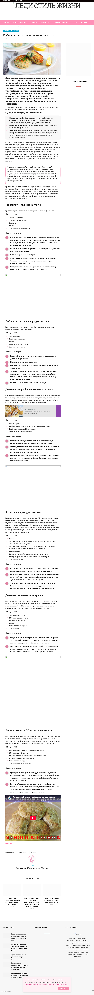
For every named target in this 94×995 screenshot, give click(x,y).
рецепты (34, 852)
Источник (8, 843)
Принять (63, 989)
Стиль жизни (44, 27)
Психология (45, 22)
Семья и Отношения (61, 22)
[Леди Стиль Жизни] (47, 11)
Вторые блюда (8, 30)
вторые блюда (10, 852)
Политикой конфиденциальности (58, 984)
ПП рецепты (23, 852)
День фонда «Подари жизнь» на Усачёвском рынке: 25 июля (19, 975)
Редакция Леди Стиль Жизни (32, 868)
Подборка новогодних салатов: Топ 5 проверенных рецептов (12, 901)
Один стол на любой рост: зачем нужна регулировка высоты (19, 957)
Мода (75, 22)
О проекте (6, 1)
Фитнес (34, 22)
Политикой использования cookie (35, 984)
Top (93, 990)
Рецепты (84, 22)
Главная (6, 22)
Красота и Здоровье (19, 22)
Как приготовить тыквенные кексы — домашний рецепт (52, 900)
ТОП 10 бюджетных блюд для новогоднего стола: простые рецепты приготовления (32, 902)
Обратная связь (18, 1)
